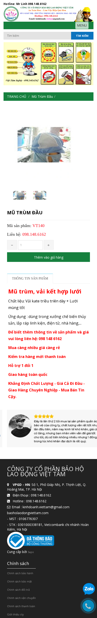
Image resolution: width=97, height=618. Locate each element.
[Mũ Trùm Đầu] (19, 195)
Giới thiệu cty (15, 614)
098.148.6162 (37, 4)
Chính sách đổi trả (18, 589)
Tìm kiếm (82, 35)
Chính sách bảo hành (20, 573)
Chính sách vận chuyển (21, 598)
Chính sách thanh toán (21, 606)
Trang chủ (16, 96)
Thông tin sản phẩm (30, 278)
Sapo (31, 552)
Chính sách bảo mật (19, 581)
